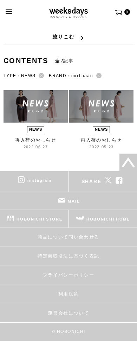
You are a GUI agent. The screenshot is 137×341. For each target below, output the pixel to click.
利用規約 (68, 294)
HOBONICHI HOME (108, 219)
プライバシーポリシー (68, 275)
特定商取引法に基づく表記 (68, 256)
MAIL (74, 201)
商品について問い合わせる (68, 237)
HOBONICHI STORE (39, 219)
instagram (39, 180)
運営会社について (68, 313)
